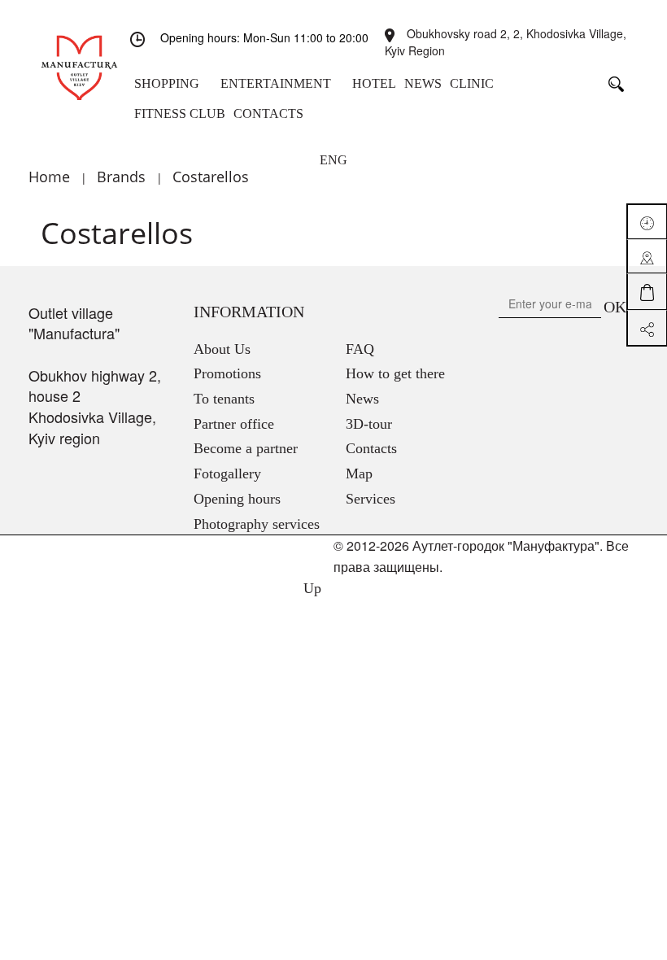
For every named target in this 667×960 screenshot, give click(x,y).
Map (359, 473)
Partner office (234, 424)
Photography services (257, 524)
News (362, 399)
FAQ (360, 349)
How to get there (395, 373)
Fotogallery (227, 473)
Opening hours (237, 499)
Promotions (227, 373)
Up (310, 588)
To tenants (224, 399)
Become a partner (246, 448)
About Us (222, 349)
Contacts (371, 448)
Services (370, 499)
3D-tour (369, 424)
